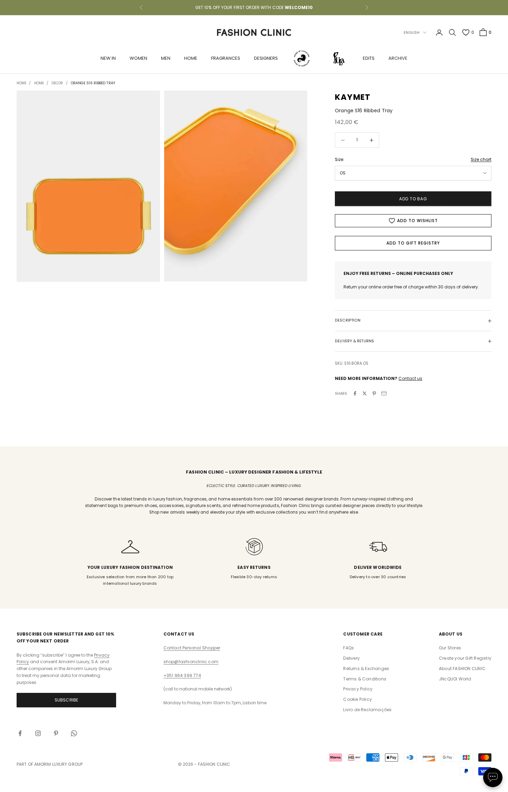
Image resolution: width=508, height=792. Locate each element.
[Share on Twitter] (364, 393)
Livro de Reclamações (367, 710)
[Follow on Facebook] (20, 733)
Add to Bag (413, 199)
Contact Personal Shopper (191, 648)
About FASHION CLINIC (462, 668)
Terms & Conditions (364, 679)
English (412, 32)
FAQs (348, 648)
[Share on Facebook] (355, 393)
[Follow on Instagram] (38, 733)
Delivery (351, 658)
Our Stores (450, 648)
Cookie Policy (357, 699)
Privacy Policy (358, 689)
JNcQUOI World (455, 679)
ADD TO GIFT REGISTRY (413, 243)
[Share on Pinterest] (374, 393)
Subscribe (66, 700)
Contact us (410, 378)
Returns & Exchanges (366, 668)
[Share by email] (384, 393)
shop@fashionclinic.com (190, 662)
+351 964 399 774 (182, 675)
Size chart (481, 159)
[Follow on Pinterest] (56, 733)
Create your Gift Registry (465, 658)
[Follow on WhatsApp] (73, 733)
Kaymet (352, 97)
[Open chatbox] (492, 777)
